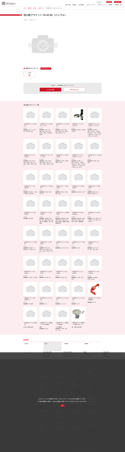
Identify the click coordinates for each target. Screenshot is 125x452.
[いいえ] (123, 354)
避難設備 (86, 343)
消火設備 (26, 343)
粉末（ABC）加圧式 (67, 352)
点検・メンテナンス (91, 4)
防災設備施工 (81, 4)
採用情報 (117, 4)
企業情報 (110, 4)
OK (62, 405)
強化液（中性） (107, 352)
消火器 (34, 8)
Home (24, 8)
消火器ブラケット (41, 8)
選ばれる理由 (68, 4)
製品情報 (74, 4)
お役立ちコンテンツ (102, 4)
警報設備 (66, 343)
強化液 (85, 352)
